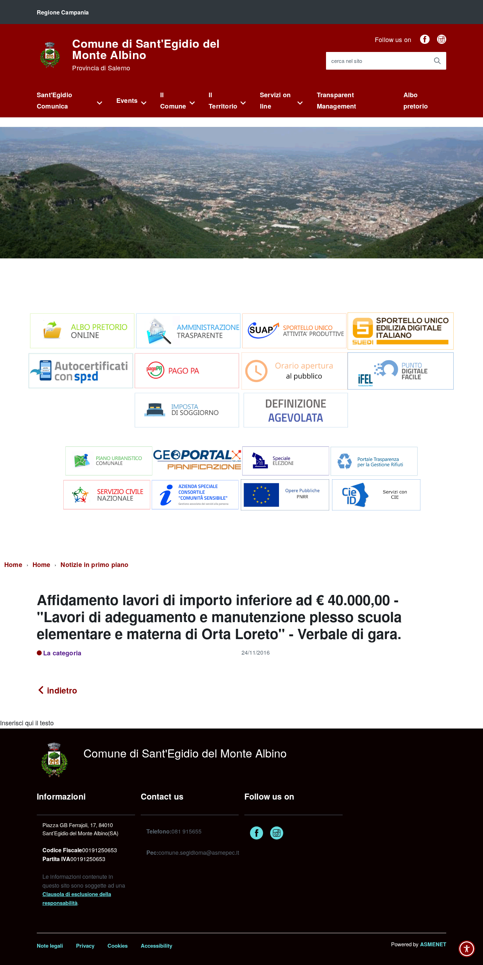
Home (13, 564)
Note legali (50, 945)
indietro (61, 690)
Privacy (85, 945)
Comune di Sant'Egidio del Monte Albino (146, 54)
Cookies (117, 945)
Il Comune (173, 100)
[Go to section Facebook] (424, 39)
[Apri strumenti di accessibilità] (466, 948)
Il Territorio (223, 100)
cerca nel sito (346, 60)
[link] (50, 54)
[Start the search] (437, 61)
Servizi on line (275, 100)
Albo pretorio (415, 100)
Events (127, 100)
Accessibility (156, 945)
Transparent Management (336, 100)
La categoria (62, 652)
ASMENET (433, 944)
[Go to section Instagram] (441, 39)
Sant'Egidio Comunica (54, 100)
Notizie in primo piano (94, 564)
